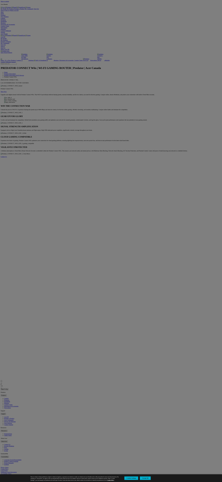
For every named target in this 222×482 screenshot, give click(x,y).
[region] (111, 478)
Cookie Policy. (110, 480)
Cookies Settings (131, 478)
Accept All (145, 478)
